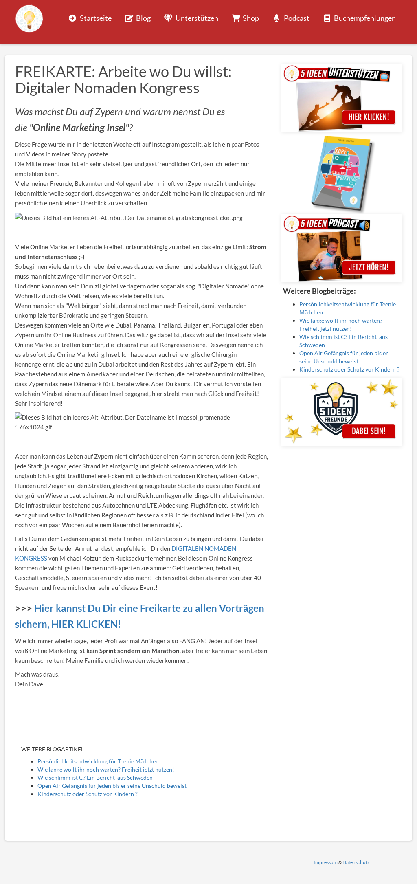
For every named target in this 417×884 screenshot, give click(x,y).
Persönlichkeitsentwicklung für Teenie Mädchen (98, 761)
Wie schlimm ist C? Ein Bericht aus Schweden (95, 777)
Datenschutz (356, 862)
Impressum (326, 862)
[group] (142, 119)
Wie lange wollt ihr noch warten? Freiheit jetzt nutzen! (105, 769)
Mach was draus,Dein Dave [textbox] (37, 679)
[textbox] (142, 119)
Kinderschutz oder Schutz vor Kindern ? (87, 793)
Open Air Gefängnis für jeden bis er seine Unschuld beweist (112, 785)
